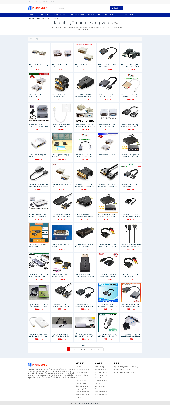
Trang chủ (31, 2)
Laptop (97, 383)
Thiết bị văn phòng (101, 391)
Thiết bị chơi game (77, 14)
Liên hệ (52, 2)
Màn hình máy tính (60, 14)
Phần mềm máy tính (94, 14)
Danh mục (38, 2)
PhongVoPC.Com (83, 403)
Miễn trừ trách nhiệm (82, 375)
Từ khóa (38, 18)
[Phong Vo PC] (38, 364)
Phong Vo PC (94, 403)
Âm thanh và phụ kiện (102, 389)
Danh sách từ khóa (82, 386)
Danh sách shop (81, 383)
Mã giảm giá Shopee (82, 394)
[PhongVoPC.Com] (37, 8)
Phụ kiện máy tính (101, 394)
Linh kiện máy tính (101, 386)
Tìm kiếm (117, 8)
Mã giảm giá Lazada (82, 391)
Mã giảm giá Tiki (81, 389)
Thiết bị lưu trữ (110, 14)
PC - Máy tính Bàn (126, 14)
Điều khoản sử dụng (82, 372)
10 (98, 349)
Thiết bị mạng (45, 14)
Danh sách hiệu (81, 380)
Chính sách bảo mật (82, 369)
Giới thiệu (46, 2)
